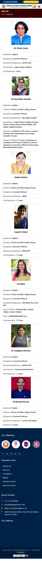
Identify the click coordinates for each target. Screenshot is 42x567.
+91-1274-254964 (11, 501)
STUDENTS (7, 474)
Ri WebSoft (21, 552)
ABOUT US (7, 466)
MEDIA (5, 478)
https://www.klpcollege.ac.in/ (16, 508)
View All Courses (9, 485)
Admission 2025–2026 (11, 1)
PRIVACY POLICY (9, 482)
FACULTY (6, 470)
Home (3, 14)
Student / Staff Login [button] (30, 1)
